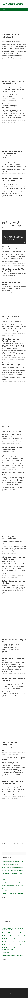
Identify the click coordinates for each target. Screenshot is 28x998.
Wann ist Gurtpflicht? (7, 952)
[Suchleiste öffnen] (26, 9)
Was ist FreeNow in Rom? (8, 938)
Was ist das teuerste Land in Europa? (13, 843)
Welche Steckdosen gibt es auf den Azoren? (12, 955)
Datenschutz (11, 990)
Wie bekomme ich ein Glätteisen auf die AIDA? (13, 941)
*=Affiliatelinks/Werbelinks (14, 993)
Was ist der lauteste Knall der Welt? (10, 864)
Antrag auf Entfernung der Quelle (9, 58)
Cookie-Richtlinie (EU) (20, 990)
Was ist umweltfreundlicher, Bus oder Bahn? (12, 944)
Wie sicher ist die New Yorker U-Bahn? (11, 932)
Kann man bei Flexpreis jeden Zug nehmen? (12, 870)
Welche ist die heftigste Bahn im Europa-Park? (13, 935)
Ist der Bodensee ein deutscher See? (11, 882)
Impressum (5, 990)
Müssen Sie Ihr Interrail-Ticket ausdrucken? (12, 867)
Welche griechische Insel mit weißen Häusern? (13, 861)
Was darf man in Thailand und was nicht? (14, 846)
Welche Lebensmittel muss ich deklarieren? (12, 893)
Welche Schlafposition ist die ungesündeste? (13, 885)
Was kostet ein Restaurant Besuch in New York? (14, 925)
